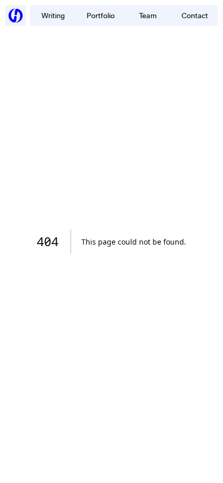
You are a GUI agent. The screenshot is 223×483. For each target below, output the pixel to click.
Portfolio (101, 15)
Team (148, 15)
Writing (53, 15)
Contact (195, 15)
